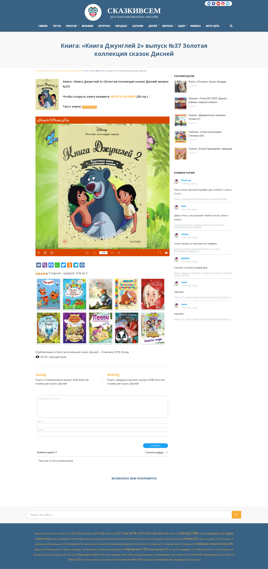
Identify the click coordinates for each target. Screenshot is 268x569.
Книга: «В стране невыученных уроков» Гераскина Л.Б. (202, 297)
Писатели (71, 25)
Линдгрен (189, 544)
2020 (163, 533)
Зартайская (74, 543)
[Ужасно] (37, 273)
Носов (174, 549)
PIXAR (203, 533)
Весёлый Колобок (121, 539)
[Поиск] (230, 26)
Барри (55, 539)
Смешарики (165, 554)
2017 (122, 533)
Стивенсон (181, 554)
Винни (138, 538)
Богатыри (81, 538)
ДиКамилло (42, 544)
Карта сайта (212, 25)
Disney (125, 352)
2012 (65, 533)
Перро (40, 554)
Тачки (73, 559)
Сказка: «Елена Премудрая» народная (210, 148)
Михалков (107, 549)
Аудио (181, 25)
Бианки (66, 538)
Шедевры (181, 559)
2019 (151, 533)
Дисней (152, 25)
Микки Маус (93, 549)
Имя (40, 421)
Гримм (191, 538)
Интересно (104, 25)
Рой (129, 554)
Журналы (167, 25)
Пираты (61, 554)
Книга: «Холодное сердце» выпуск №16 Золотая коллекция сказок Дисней (199, 225)
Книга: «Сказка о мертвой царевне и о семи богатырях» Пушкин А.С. (197, 249)
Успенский (123, 559)
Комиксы (195, 25)
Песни (50, 554)
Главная (42, 25)
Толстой (85, 559)
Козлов (144, 544)
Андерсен (216, 533)
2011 (55, 533)
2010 (46, 533)
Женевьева (57, 544)
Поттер (72, 554)
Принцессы (88, 554)
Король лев (173, 543)
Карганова (90, 544)
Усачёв (108, 559)
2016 (110, 533)
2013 (77, 533)
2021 (174, 533)
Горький (177, 539)
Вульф (159, 539)
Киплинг (102, 544)
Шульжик (195, 559)
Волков (149, 539)
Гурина (203, 539)
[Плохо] (39, 273)
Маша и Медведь (75, 549)
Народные (121, 25)
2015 (99, 533)
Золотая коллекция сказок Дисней (77, 352)
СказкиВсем (134, 10)
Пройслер (105, 554)
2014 (88, 533)
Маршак (40, 549)
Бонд (93, 539)
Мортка (119, 549)
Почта (41, 430)
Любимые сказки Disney (214, 544)
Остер (217, 549)
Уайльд (97, 559)
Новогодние (158, 549)
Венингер (104, 539)
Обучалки (137, 25)
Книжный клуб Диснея (122, 543)
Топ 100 (57, 25)
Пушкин (118, 554)
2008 (37, 533)
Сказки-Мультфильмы (144, 554)
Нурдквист (188, 549)
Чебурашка (149, 559)
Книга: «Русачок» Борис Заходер (207, 81)
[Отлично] (46, 273)
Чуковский (164, 559)
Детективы (226, 539)
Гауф (167, 539)
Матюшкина (54, 549)
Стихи (195, 554)
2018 (117, 352)
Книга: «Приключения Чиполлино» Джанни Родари (200, 198)
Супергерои (212, 554)
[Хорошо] (44, 273)
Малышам (87, 25)
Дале (214, 538)
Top (260, 561)
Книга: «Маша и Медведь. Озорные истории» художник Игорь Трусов (203, 274)
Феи (137, 559)
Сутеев (228, 554)
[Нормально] (41, 273)
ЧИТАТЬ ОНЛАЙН (123, 96)
